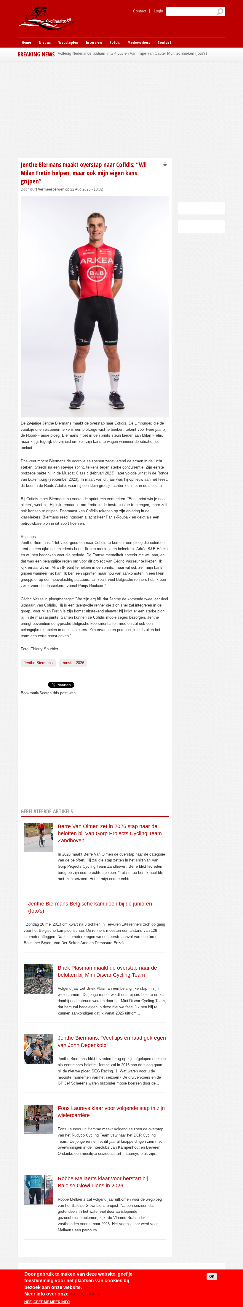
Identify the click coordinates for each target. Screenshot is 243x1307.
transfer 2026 (73, 663)
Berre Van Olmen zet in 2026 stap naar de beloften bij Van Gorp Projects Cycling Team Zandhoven (110, 833)
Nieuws (45, 42)
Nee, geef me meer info (47, 1302)
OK (212, 1277)
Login (158, 11)
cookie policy (85, 1293)
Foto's (115, 42)
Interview (94, 42)
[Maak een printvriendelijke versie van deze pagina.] (165, 163)
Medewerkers (138, 42)
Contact (139, 11)
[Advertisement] (95, 108)
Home (26, 42)
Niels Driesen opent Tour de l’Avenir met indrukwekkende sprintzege (116, 53)
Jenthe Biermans (38, 663)
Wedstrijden (68, 42)
